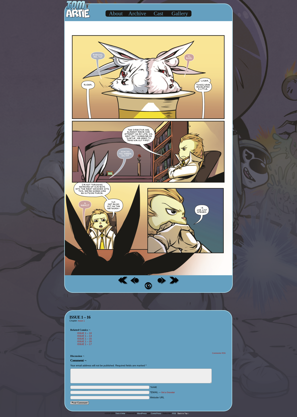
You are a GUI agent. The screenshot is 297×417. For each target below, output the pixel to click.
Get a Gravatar (168, 392)
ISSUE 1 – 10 (84, 333)
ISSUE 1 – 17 (84, 344)
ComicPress (156, 413)
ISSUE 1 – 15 (84, 338)
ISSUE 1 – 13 (84, 336)
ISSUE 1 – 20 (84, 341)
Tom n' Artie (120, 413)
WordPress (142, 413)
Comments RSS (219, 353)
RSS (174, 413)
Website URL (157, 397)
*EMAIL (162, 392)
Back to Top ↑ (183, 413)
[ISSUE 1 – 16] (148, 274)
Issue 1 (81, 321)
